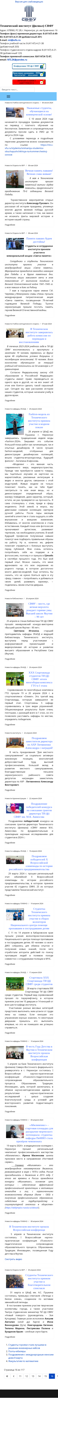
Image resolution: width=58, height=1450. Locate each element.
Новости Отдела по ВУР (15, 165)
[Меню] (8, 96)
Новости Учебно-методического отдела (22, 102)
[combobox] (17, 89)
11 (20, 1376)
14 (39, 1376)
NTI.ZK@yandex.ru (17, 59)
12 (26, 1376)
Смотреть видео (13, 1259)
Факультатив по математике (23, 1361)
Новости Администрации (15, 798)
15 (45, 1376)
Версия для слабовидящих (29, 1)
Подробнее (10, 224)
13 (33, 1376)
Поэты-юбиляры (17, 1351)
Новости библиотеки (14, 598)
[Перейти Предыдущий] (14, 1376)
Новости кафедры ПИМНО (16, 903)
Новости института (13, 733)
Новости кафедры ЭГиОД (15, 409)
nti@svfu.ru (14, 40)
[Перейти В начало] (7, 1376)
